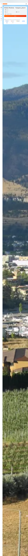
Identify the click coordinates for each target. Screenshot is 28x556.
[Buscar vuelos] (1, 6)
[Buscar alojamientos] (1, 7)
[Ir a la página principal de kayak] (5, 3)
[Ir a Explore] (1, 11)
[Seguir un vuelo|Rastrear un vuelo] (1, 12)
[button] (1, 4)
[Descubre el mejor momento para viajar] (1, 14)
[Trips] (1, 16)
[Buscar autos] (1, 9)
